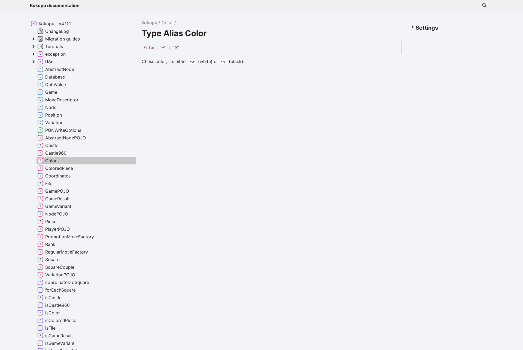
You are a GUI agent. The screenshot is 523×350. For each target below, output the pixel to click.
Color (167, 22)
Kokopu (149, 22)
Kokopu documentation (55, 5)
